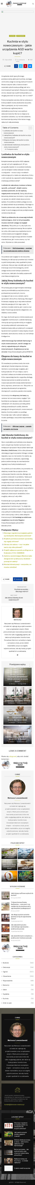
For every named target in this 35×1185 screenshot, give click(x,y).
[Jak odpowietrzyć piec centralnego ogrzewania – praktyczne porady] (5, 928)
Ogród (18, 972)
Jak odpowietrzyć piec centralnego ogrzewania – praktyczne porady (20, 927)
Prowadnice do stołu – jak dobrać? (25, 867)
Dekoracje (18, 967)
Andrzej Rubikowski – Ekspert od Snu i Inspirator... (25, 878)
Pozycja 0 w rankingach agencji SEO (9, 878)
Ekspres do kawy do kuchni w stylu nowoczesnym (16, 141)
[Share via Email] (30, 66)
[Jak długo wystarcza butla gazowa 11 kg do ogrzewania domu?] (5, 918)
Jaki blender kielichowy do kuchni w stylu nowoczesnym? (17, 146)
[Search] (33, 4)
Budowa (18, 963)
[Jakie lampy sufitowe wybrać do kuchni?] (5, 896)
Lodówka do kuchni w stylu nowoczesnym (13, 132)
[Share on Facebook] (16, 66)
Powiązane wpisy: (12, 149)
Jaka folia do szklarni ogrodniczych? (9, 856)
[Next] (29, 666)
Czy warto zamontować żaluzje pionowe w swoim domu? (17, 679)
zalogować (13, 756)
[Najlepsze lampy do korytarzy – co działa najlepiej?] (8, 1161)
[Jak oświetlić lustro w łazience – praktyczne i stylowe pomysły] (5, 938)
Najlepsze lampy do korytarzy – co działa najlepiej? (21, 1160)
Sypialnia (18, 994)
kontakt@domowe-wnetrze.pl (14, 1104)
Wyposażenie (20, 36)
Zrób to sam (18, 1003)
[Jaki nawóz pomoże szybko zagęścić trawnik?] (8, 1134)
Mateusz (17, 620)
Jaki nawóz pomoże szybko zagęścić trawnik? (20, 1134)
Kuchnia (12, 36)
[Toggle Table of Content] (29, 128)
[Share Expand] (25, 579)
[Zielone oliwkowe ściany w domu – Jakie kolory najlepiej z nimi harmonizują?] (8, 1143)
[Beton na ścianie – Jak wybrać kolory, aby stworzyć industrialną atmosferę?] (8, 1152)
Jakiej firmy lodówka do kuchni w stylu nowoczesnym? (17, 136)
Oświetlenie (18, 976)
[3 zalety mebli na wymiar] (8, 1168)
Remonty (18, 985)
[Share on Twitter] (21, 66)
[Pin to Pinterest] (25, 66)
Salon (18, 990)
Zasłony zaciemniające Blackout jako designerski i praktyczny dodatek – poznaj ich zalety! (18, 559)
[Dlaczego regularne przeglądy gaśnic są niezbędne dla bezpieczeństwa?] (8, 1126)
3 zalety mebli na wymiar (22, 1168)
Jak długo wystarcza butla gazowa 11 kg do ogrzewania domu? (21, 917)
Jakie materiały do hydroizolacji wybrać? (26, 855)
